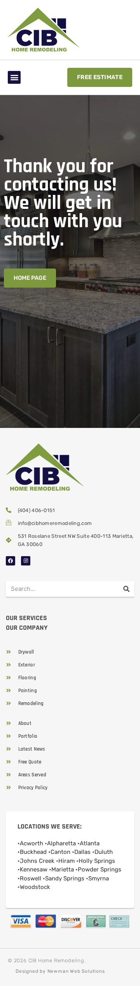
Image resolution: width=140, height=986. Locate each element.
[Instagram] (25, 560)
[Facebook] (10, 560)
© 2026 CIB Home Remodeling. (47, 960)
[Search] (126, 589)
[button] (14, 77)
